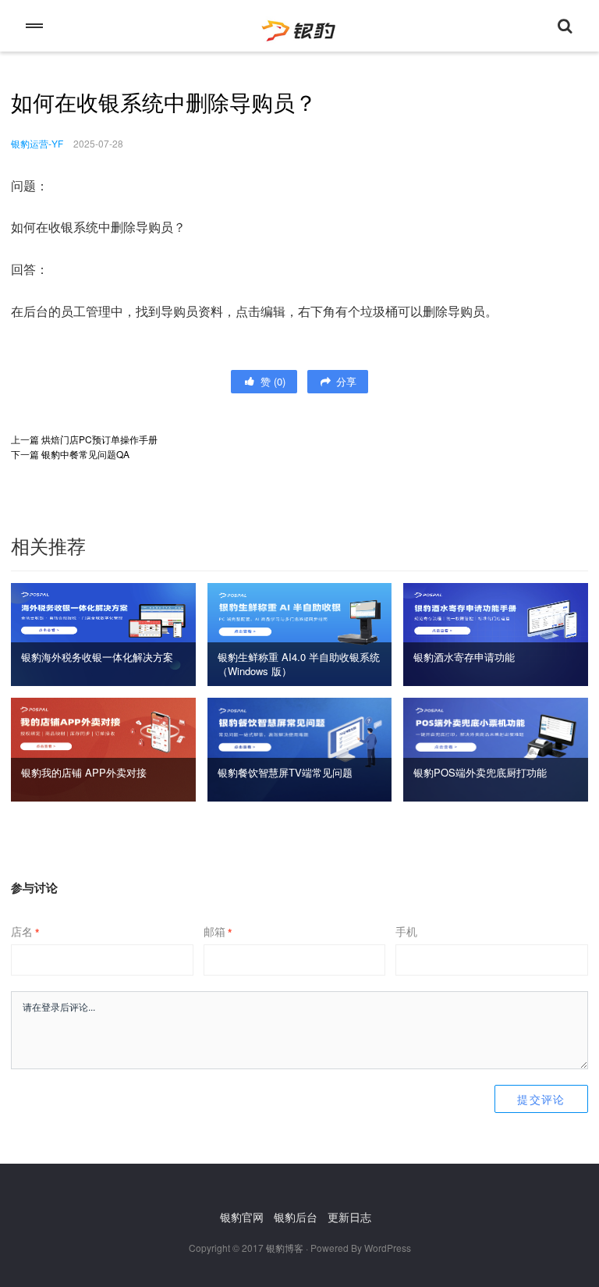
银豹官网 (242, 1217)
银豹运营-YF (37, 143)
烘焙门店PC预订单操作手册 (99, 439)
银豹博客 (284, 1247)
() (271, 381)
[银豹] (299, 26)
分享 (344, 381)
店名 (25, 931)
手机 (406, 931)
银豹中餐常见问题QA (85, 453)
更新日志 (349, 1217)
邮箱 (218, 931)
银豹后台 (295, 1217)
